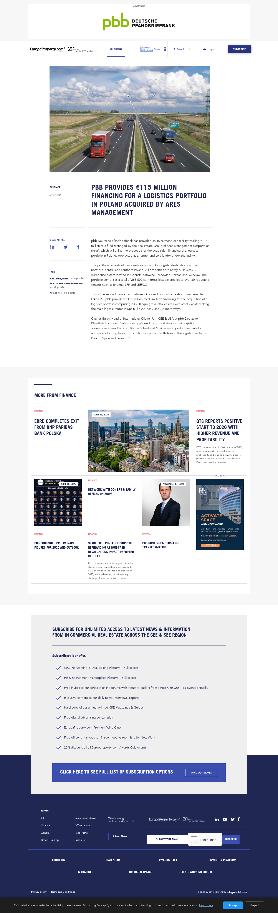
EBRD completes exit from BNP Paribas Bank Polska (56, 427)
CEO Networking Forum (195, 872)
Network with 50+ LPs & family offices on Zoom (112, 491)
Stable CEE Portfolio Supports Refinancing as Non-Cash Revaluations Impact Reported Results (111, 549)
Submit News (120, 836)
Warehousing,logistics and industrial (121, 820)
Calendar (113, 860)
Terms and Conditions (63, 891)
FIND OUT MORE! (201, 772)
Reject (254, 905)
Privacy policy (38, 891)
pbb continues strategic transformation (160, 545)
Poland (53, 292)
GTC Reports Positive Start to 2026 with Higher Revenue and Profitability (219, 430)
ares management (59, 278)
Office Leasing (83, 825)
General (45, 832)
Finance (55, 187)
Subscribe (239, 49)
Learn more (206, 905)
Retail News (81, 832)
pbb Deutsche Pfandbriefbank (66, 283)
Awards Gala (168, 860)
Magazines (85, 872)
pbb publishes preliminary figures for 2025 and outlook (56, 545)
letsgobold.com (237, 892)
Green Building (50, 840)
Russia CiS (80, 840)
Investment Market (86, 818)
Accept (233, 905)
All (42, 818)
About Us (58, 860)
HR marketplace (140, 872)
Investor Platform (222, 860)
